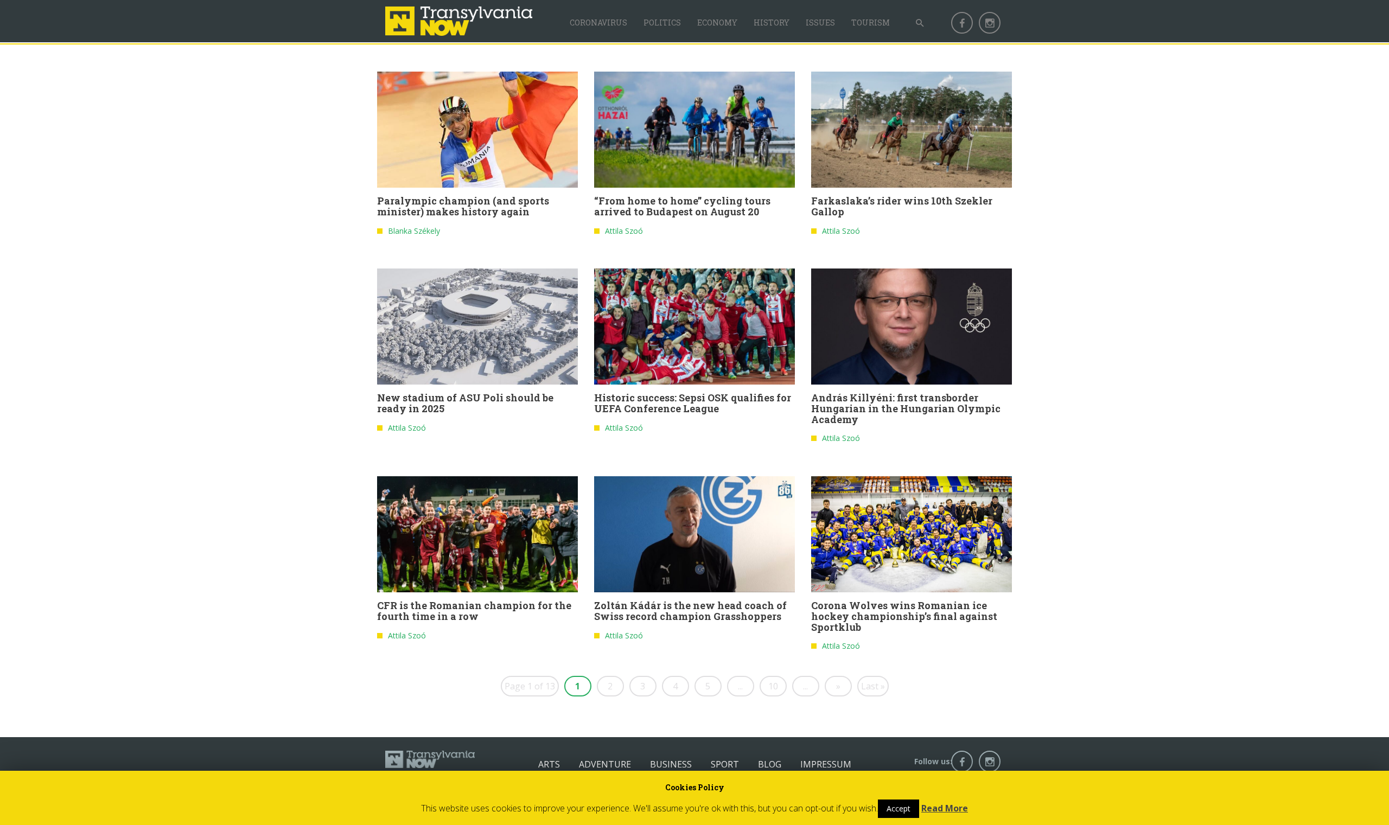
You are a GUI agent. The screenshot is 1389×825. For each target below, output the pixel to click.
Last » (873, 686)
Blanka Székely (414, 231)
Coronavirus (598, 22)
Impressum (825, 764)
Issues (820, 22)
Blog (769, 764)
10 (773, 686)
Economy (717, 22)
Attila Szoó (624, 231)
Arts (549, 764)
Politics (662, 22)
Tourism (870, 22)
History (771, 22)
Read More (944, 808)
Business (671, 764)
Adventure (605, 764)
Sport (725, 764)
